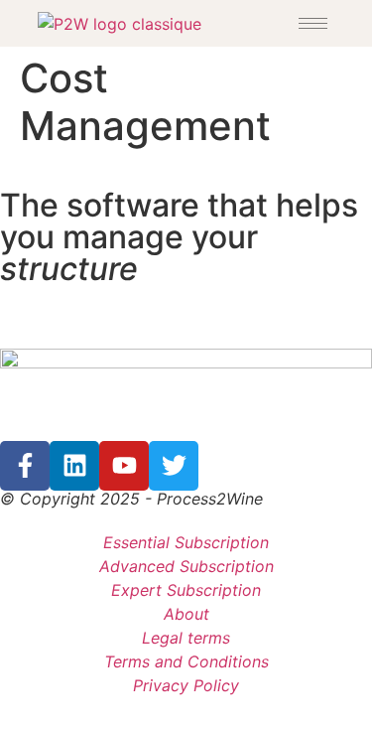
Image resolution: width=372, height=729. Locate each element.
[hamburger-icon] (313, 23)
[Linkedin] (74, 466)
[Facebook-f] (25, 466)
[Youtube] (124, 466)
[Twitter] (173, 466)
